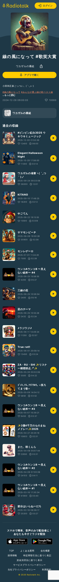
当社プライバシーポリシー (22, 569)
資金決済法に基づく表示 (29, 560)
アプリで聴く (31, 74)
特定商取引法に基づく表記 (37, 555)
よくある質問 (27, 550)
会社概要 (45, 550)
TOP (11, 550)
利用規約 (46, 569)
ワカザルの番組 (25, 66)
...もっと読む (9, 95)
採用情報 (12, 555)
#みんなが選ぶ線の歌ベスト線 (37, 92)
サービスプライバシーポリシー (29, 564)
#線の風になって (11, 92)
